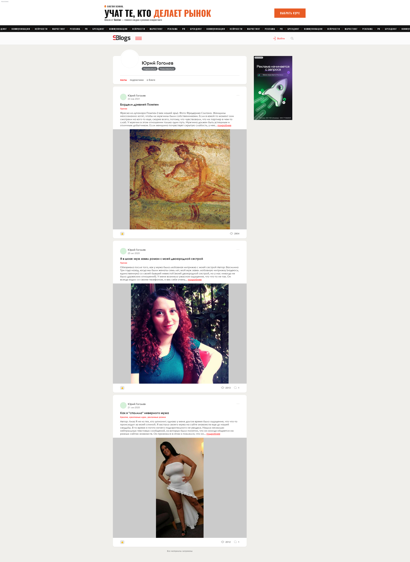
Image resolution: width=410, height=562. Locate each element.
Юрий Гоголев (157, 63)
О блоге (151, 80)
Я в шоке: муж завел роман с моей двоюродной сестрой (161, 259)
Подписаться (150, 68)
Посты (123, 80)
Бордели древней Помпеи (139, 104)
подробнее (224, 125)
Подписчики (137, 80)
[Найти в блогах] (292, 38)
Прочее (123, 108)
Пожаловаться (167, 68)
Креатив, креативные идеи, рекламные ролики (143, 417)
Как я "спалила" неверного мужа (144, 413)
